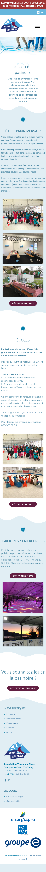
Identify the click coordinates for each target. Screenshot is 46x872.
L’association (12, 723)
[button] (23, 303)
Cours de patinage (14, 796)
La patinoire (11, 714)
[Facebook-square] (38, 12)
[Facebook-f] (5, 780)
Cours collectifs (13, 801)
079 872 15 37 (20, 771)
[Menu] (33, 26)
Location (10, 728)
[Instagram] (41, 12)
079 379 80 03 (22, 774)
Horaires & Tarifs (13, 719)
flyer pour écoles (29, 412)
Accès (9, 732)
